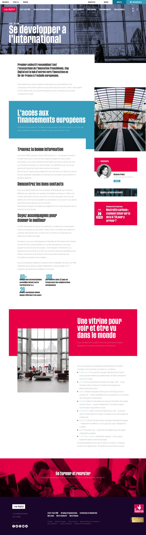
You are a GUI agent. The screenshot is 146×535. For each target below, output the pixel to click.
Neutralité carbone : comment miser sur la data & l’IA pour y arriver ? (118, 214)
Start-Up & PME (25, 9)
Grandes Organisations (42, 9)
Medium (25, 2)
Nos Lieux (51, 516)
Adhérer (119, 2)
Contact (117, 181)
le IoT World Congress (87, 436)
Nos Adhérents (137, 2)
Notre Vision (74, 516)
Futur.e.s (16, 2)
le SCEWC (83, 420)
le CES (81, 382)
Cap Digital (5, 2)
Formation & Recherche (61, 9)
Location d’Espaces (66, 523)
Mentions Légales (60, 521)
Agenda (106, 2)
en (133, 11)
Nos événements (105, 9)
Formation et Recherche (88, 513)
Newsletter (91, 2)
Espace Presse (72, 521)
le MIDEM (82, 401)
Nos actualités (119, 9)
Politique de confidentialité (82, 523)
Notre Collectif (78, 9)
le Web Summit (85, 372)
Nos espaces (91, 9)
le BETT (82, 392)
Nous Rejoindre (52, 523)
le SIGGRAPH (84, 411)
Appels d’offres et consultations (90, 521)
